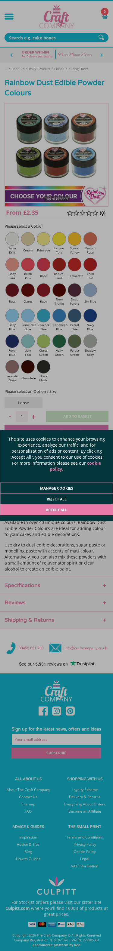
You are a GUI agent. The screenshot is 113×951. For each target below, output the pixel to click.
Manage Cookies (56, 488)
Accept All (56, 509)
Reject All (57, 499)
